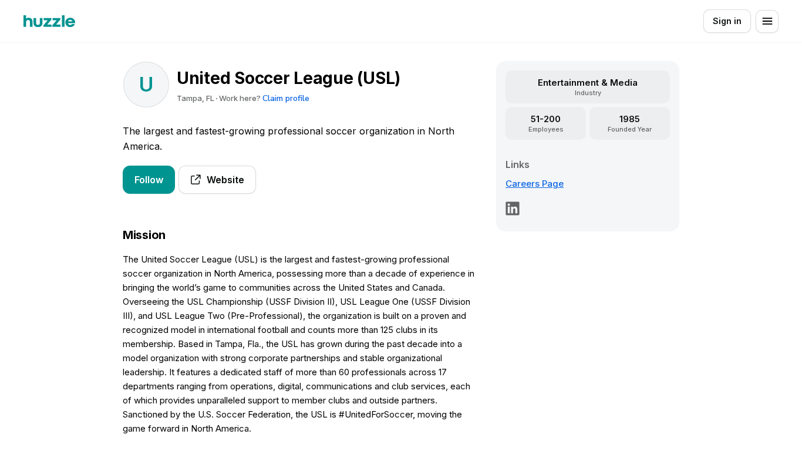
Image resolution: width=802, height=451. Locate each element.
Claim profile (285, 98)
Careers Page (535, 183)
